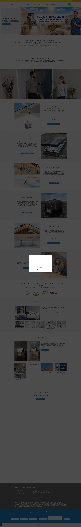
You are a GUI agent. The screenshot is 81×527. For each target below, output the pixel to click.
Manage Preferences (40, 269)
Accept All (40, 267)
